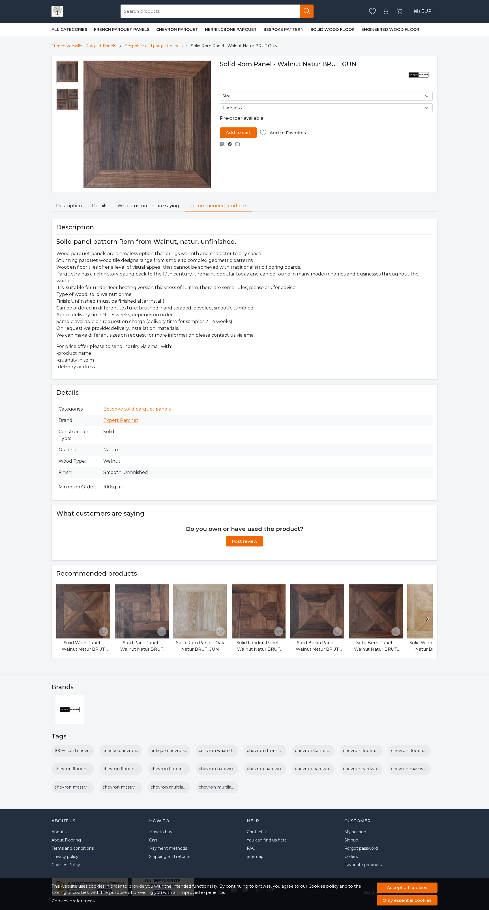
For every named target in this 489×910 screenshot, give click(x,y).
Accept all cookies (407, 887)
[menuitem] (67, 72)
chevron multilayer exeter (225, 787)
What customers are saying (148, 205)
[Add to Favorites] (103, 631)
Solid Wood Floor (332, 29)
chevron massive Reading (80, 787)
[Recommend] (239, 144)
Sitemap (255, 856)
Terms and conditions (73, 848)
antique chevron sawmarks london (186, 750)
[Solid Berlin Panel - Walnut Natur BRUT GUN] (317, 611)
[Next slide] (427, 619)
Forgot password (361, 848)
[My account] (386, 11)
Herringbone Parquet (231, 29)
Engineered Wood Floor (390, 29)
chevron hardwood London (275, 768)
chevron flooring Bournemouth (376, 750)
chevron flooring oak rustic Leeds (136, 768)
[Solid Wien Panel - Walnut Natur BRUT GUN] (83, 611)
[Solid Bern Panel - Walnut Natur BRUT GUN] (376, 611)
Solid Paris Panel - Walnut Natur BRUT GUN (141, 646)
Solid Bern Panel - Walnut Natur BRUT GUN (375, 646)
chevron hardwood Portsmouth (376, 768)
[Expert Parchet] (70, 720)
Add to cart (238, 132)
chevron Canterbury (316, 750)
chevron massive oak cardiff (419, 768)
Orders (351, 856)
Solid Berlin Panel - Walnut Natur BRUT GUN (317, 646)
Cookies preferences (73, 900)
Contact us (257, 831)
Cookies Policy (66, 864)
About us (60, 831)
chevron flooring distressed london (90, 768)
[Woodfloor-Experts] (57, 11)
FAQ (251, 848)
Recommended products (218, 205)
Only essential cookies (407, 900)
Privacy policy (65, 856)
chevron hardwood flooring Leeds (234, 768)
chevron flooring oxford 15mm (182, 768)
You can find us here (267, 840)
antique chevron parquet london (136, 750)
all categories (69, 29)
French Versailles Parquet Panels (84, 45)
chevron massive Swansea (129, 787)
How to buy (160, 831)
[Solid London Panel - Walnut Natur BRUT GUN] (259, 611)
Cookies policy (323, 886)
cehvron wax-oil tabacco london (232, 750)
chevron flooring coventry (418, 750)
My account (356, 831)
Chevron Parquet (177, 29)
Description (69, 205)
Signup (351, 840)
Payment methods (168, 848)
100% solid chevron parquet (83, 750)
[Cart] (399, 11)
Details (99, 205)
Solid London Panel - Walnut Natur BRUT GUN (259, 646)
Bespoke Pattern (283, 29)
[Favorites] (372, 11)
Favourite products (363, 864)
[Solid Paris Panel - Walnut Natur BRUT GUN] (142, 611)
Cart (153, 840)
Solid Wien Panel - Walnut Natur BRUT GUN (83, 646)
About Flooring (66, 840)
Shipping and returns (169, 856)
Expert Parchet (120, 420)
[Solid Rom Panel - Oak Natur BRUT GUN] (200, 611)
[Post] (224, 144)
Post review (244, 541)
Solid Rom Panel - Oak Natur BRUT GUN (200, 646)
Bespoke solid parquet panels (154, 45)
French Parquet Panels (121, 29)
